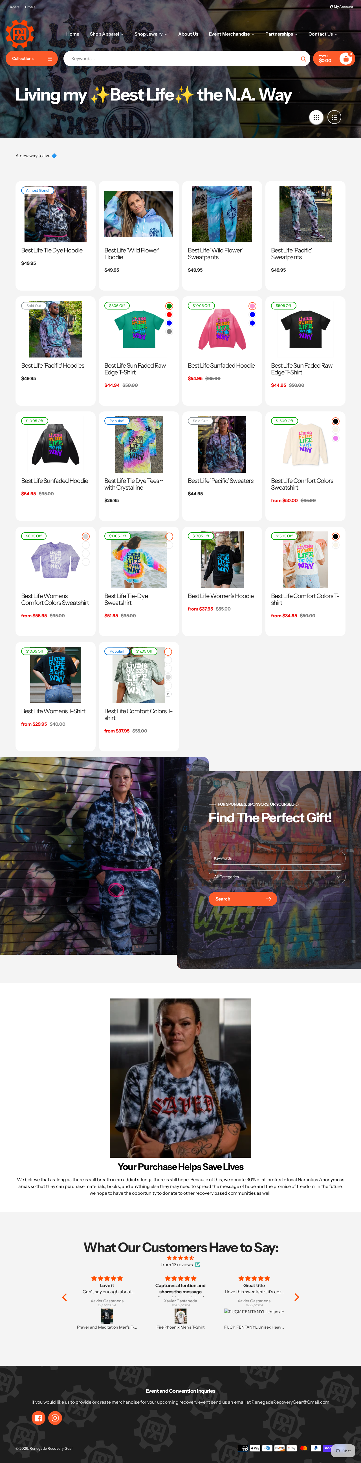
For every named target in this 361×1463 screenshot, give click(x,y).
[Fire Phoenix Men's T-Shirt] (107, 1316)
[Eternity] (169, 545)
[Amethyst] (85, 545)
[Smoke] (85, 536)
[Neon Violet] (335, 438)
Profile (30, 7)
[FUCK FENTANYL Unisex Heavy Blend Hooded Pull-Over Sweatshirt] (181, 1316)
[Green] (169, 306)
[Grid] (316, 117)
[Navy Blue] (169, 323)
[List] (334, 117)
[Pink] (252, 306)
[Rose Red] (169, 314)
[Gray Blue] (252, 314)
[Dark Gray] (169, 331)
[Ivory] (335, 429)
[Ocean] (85, 561)
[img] (180, 1257)
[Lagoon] (169, 536)
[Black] (335, 421)
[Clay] (85, 553)
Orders (13, 7)
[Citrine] (168, 685)
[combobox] (277, 858)
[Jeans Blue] (252, 323)
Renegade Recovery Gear (51, 1448)
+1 (168, 694)
